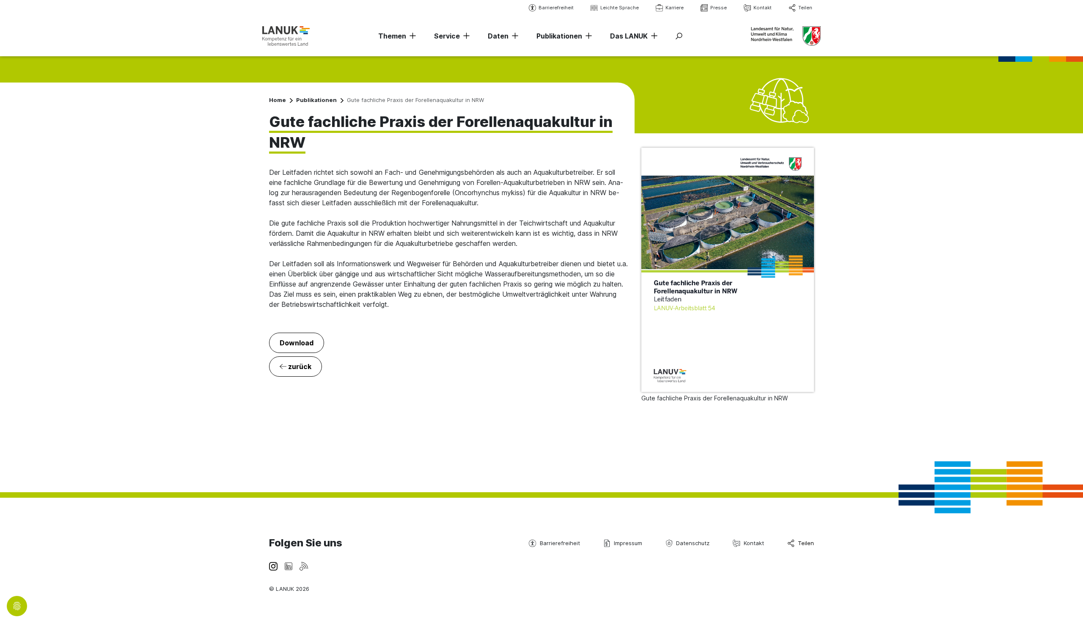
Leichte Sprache (619, 8)
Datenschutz (692, 543)
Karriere (674, 8)
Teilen (805, 8)
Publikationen (559, 36)
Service (447, 36)
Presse (718, 8)
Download (296, 343)
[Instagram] (273, 565)
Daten (498, 36)
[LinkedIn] (288, 565)
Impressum (628, 543)
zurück (298, 366)
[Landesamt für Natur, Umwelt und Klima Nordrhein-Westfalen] (286, 35)
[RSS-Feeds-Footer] (304, 565)
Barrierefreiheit (556, 8)
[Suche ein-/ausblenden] (679, 36)
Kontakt (762, 8)
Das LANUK (629, 36)
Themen (392, 36)
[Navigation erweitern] (411, 36)
